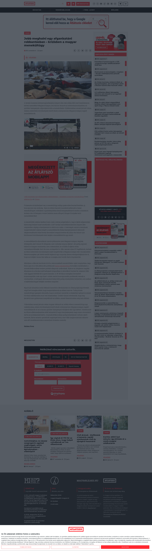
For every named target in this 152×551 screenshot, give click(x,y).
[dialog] (76, 538)
